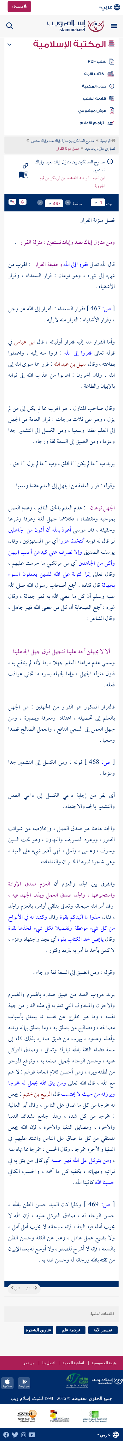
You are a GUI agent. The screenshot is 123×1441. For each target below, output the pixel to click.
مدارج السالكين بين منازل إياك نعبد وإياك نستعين (62, 141)
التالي (17, 1288)
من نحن (28, 1363)
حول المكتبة (94, 86)
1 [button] (101, 202)
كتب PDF (97, 61)
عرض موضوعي (92, 110)
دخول (18, 6)
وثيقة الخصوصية (104, 1363)
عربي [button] (106, 7)
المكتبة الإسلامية (70, 44)
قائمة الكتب (94, 98)
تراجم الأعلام (92, 123)
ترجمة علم (71, 1330)
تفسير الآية (103, 1330)
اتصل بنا (48, 1363)
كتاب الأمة (94, 74)
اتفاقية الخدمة (73, 1363)
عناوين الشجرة (38, 1330)
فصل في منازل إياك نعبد (100, 149)
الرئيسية (105, 141)
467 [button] (57, 203)
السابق (30, 1288)
